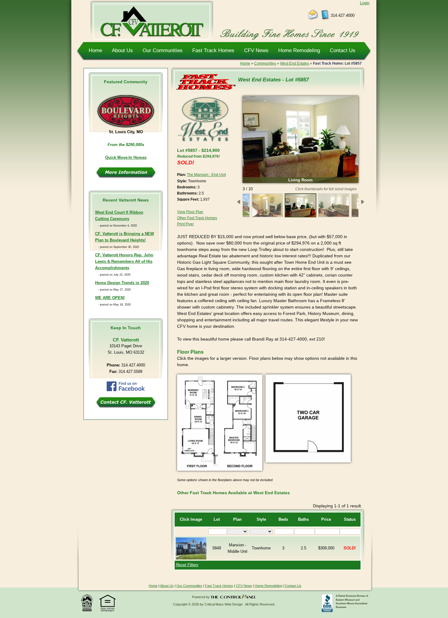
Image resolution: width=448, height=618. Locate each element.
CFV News (256, 50)
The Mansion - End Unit (206, 175)
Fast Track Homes (213, 50)
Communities (265, 63)
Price (326, 519)
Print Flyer (185, 224)
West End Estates (294, 63)
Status (350, 519)
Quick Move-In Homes (126, 157)
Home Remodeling (299, 50)
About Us (122, 50)
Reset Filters (187, 565)
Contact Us (342, 50)
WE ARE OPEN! (110, 298)
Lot (217, 519)
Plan (237, 519)
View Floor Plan (190, 212)
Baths (303, 519)
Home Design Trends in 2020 (122, 283)
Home (95, 50)
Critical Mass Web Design (223, 604)
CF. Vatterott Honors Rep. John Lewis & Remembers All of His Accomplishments (124, 261)
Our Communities (163, 50)
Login (364, 3)
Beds (283, 519)
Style (261, 519)
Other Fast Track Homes (197, 218)
